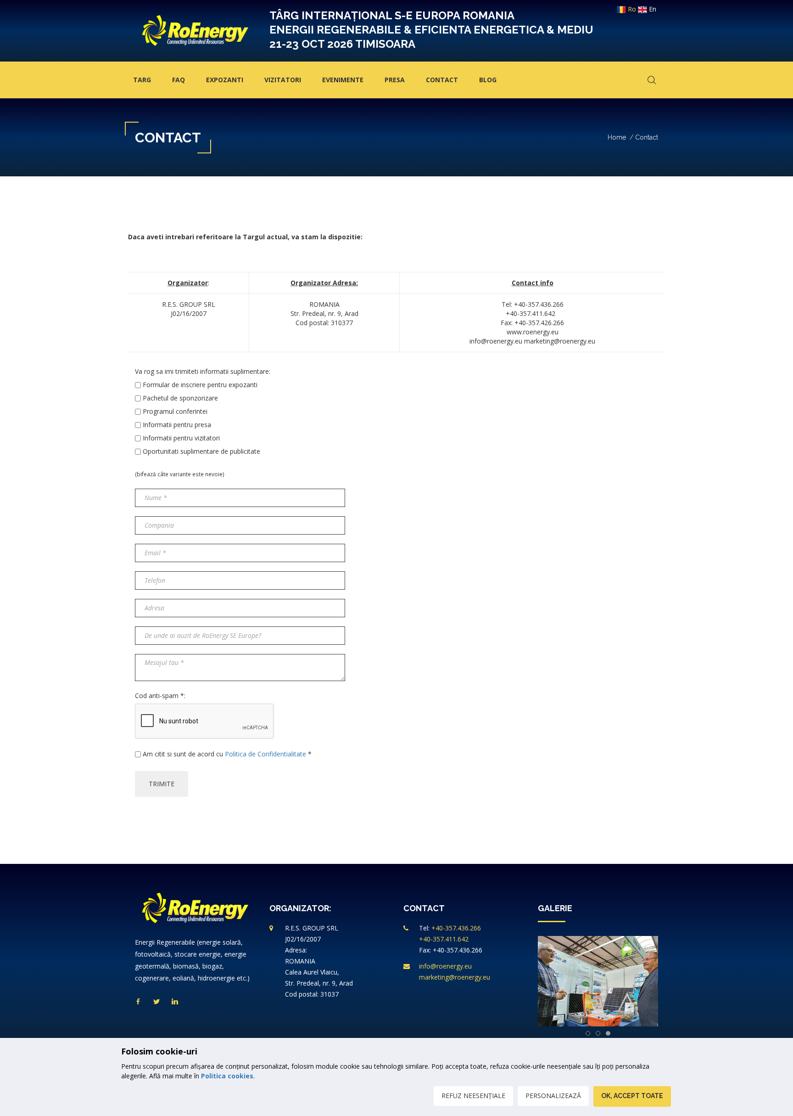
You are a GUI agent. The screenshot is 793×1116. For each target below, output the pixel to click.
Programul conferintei (175, 411)
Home (617, 137)
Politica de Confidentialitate (265, 754)
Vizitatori (282, 79)
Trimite (161, 783)
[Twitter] (156, 1001)
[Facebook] (138, 1001)
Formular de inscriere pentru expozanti (200, 384)
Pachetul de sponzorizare (180, 398)
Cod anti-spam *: (160, 695)
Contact (442, 79)
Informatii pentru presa (177, 424)
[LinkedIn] (175, 1001)
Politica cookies (227, 1075)
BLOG (488, 79)
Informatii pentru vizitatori (181, 438)
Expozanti (224, 79)
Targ (142, 79)
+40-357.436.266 (456, 928)
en (651, 9)
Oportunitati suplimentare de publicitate (201, 451)
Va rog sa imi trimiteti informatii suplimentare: (202, 371)
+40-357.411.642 (444, 939)
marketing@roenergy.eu (454, 977)
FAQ (178, 79)
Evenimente (342, 79)
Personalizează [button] (553, 1095)
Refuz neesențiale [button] (473, 1095)
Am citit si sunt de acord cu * (227, 754)
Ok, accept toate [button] (632, 1095)
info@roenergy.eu (445, 966)
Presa (395, 79)
